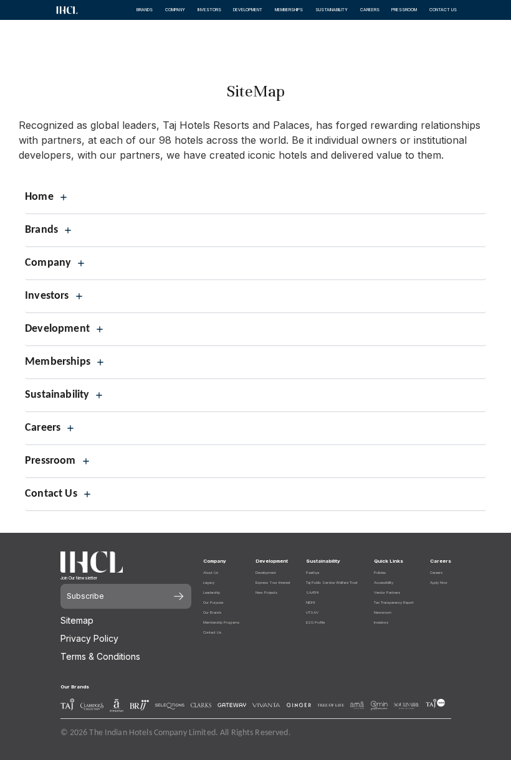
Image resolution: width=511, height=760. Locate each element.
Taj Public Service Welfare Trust (332, 582)
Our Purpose (213, 602)
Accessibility (383, 582)
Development (266, 572)
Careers (436, 572)
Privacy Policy (89, 638)
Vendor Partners (387, 592)
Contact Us (212, 632)
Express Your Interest (273, 582)
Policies (380, 572)
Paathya (312, 572)
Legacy (208, 582)
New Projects (266, 592)
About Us (210, 572)
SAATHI (312, 592)
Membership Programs (221, 622)
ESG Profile (315, 622)
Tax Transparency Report (394, 602)
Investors (381, 622)
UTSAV (312, 612)
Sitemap (76, 620)
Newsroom (382, 612)
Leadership (211, 592)
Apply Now (438, 582)
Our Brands (212, 612)
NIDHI (310, 602)
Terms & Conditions (100, 656)
